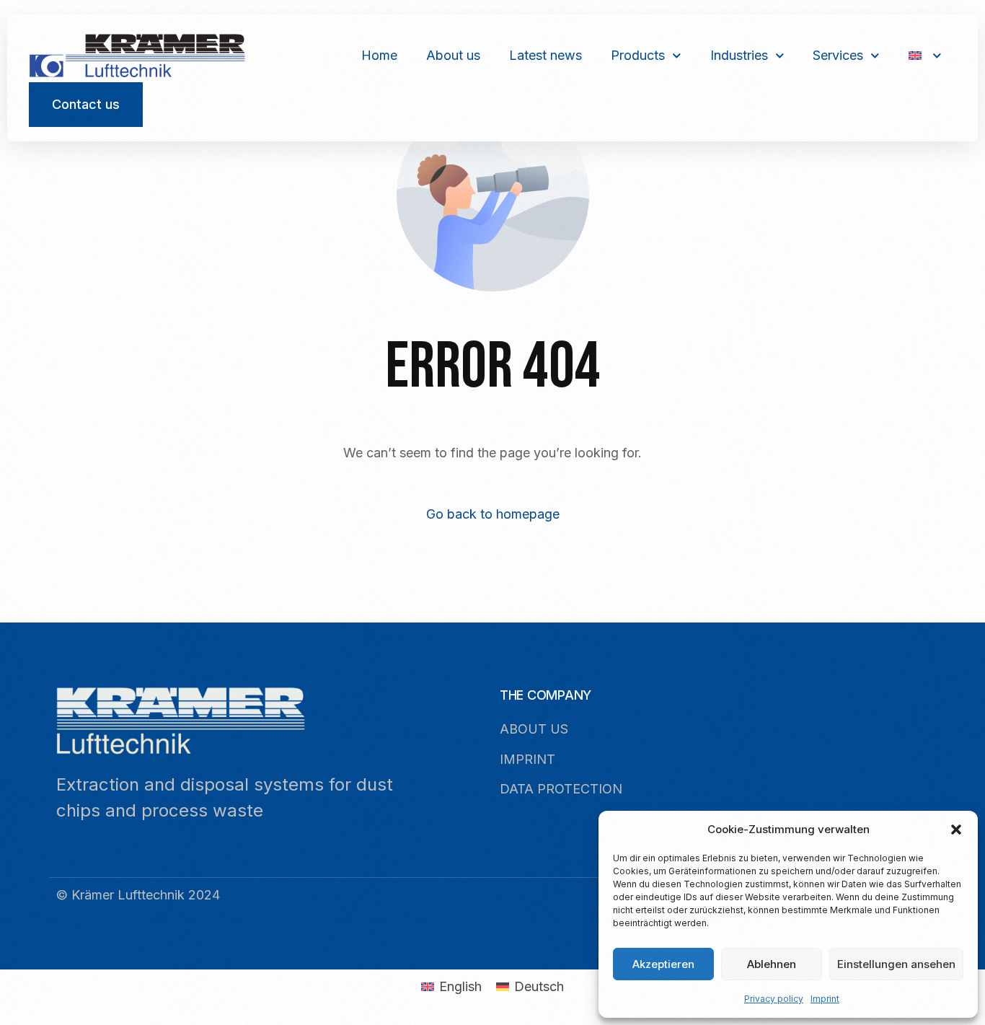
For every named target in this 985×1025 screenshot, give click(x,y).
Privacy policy (773, 998)
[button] (956, 829)
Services (838, 55)
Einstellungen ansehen (896, 964)
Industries (739, 55)
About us (453, 55)
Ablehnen (771, 964)
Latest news (545, 55)
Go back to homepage (493, 514)
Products (638, 55)
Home (379, 55)
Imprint (824, 998)
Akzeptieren (663, 964)
